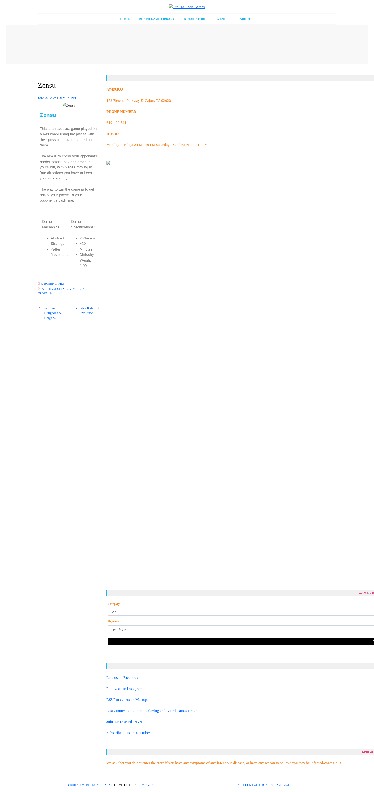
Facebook (243, 785)
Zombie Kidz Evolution (85, 310)
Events (221, 19)
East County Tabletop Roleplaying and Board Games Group (152, 711)
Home (125, 19)
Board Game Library (157, 19)
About (245, 19)
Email (286, 785)
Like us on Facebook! (123, 678)
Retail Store (195, 19)
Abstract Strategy (56, 289)
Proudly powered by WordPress (89, 785)
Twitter (258, 785)
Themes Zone (146, 785)
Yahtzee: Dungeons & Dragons (52, 313)
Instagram (273, 785)
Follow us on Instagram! (125, 689)
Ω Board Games (52, 283)
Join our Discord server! (125, 722)
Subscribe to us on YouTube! (128, 733)
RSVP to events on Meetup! (127, 700)
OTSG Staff (68, 97)
